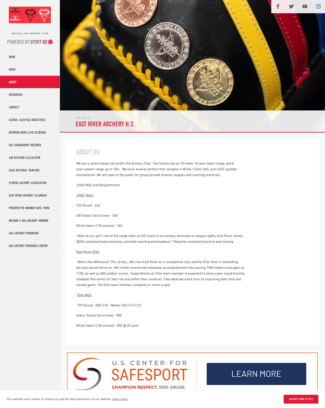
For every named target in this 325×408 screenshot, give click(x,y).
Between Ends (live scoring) (27, 133)
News (12, 70)
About (12, 82)
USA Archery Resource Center (28, 246)
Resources (15, 95)
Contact (14, 107)
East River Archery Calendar (28, 195)
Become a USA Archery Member (28, 221)
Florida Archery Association (27, 183)
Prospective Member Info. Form (29, 208)
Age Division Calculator (24, 158)
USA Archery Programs (24, 233)
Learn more (119, 399)
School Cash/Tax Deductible (27, 120)
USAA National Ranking (24, 170)
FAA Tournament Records (25, 145)
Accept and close (301, 399)
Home (12, 57)
